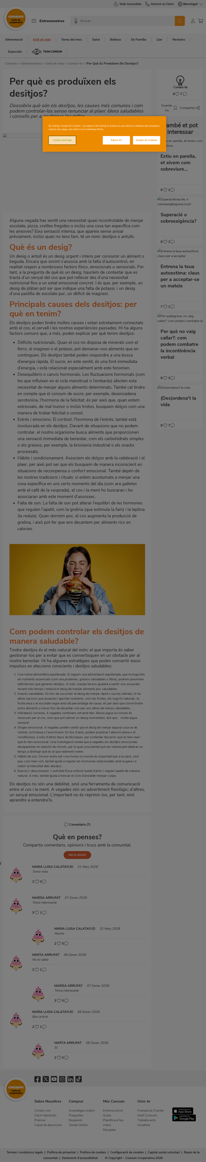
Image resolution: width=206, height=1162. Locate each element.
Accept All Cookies (146, 140)
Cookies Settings (62, 140)
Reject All (116, 140)
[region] (104, 134)
